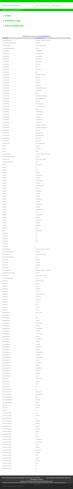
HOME (36, 5)
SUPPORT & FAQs (45, 5)
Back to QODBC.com (56, 5)
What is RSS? (36, 484)
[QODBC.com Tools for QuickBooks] (10, 5)
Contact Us (43, 477)
